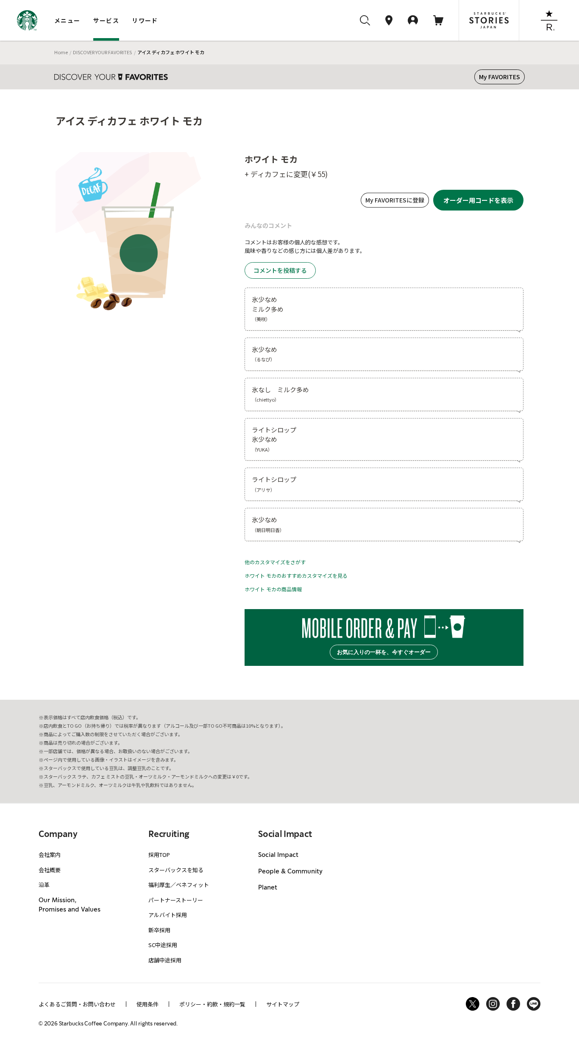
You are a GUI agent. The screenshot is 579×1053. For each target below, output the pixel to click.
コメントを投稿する (280, 270)
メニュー (67, 20)
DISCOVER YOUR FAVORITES (102, 52)
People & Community (290, 872)
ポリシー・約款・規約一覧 (212, 1004)
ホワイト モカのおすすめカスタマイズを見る (296, 575)
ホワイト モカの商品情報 (273, 589)
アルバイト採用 (167, 915)
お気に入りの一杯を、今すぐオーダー (384, 652)
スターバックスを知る (175, 870)
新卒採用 (159, 930)
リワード (145, 20)
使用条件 (147, 1004)
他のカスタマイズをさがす (275, 561)
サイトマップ (282, 1004)
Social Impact (278, 855)
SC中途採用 (162, 945)
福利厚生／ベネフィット (178, 885)
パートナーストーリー (175, 900)
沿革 (44, 885)
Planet (267, 888)
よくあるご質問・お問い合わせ (77, 1004)
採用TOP (159, 855)
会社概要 (50, 870)
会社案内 (50, 855)
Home (61, 52)
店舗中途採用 (164, 960)
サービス (106, 20)
